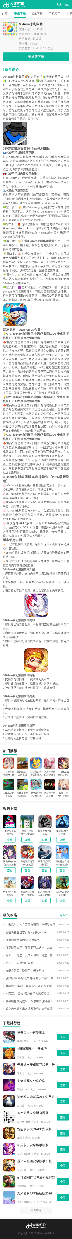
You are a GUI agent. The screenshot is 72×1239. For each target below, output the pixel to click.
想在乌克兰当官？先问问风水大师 (26, 932)
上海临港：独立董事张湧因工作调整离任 (30, 924)
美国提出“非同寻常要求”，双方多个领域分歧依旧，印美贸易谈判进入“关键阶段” (31, 986)
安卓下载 (20, 13)
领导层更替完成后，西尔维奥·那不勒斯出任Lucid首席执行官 (31, 1001)
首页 (5, 13)
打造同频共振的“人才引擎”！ (23, 940)
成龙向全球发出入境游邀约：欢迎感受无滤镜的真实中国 (31, 1008)
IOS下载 (37, 13)
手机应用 (55, 13)
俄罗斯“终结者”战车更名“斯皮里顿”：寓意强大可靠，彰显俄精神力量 (31, 978)
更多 (62, 915)
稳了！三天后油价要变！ (21, 963)
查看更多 (36, 1210)
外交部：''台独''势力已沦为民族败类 (27, 993)
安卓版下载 (36, 56)
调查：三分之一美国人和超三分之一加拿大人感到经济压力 (31, 955)
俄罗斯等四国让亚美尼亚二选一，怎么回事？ (31, 947)
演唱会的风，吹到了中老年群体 (25, 970)
